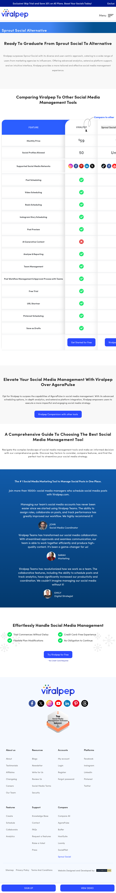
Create (9, 816)
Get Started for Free (81, 342)
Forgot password (66, 779)
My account (63, 758)
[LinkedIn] (67, 703)
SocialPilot (63, 849)
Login (60, 765)
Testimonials (12, 765)
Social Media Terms (41, 785)
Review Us (37, 779)
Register (62, 772)
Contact (36, 822)
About (9, 758)
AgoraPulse (63, 822)
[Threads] (84, 703)
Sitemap (10, 870)
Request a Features (41, 836)
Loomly (61, 843)
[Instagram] (49, 703)
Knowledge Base (40, 816)
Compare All (64, 816)
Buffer (61, 829)
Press (34, 849)
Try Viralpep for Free (58, 654)
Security (36, 792)
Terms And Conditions (41, 870)
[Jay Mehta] (103, 870)
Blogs (34, 758)
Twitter (87, 785)
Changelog (11, 779)
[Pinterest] (75, 703)
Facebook (88, 758)
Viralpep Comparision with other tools (58, 414)
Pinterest (88, 779)
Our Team (11, 792)
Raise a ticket (38, 843)
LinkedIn (88, 772)
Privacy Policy (22, 870)
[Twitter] (40, 703)
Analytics (10, 836)
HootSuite (63, 836)
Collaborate (12, 829)
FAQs (34, 829)
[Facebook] (32, 703)
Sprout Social (64, 856)
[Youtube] (58, 703)
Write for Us (37, 772)
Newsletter (37, 765)
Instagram (89, 765)
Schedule (10, 822)
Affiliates (10, 772)
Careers (10, 785)
